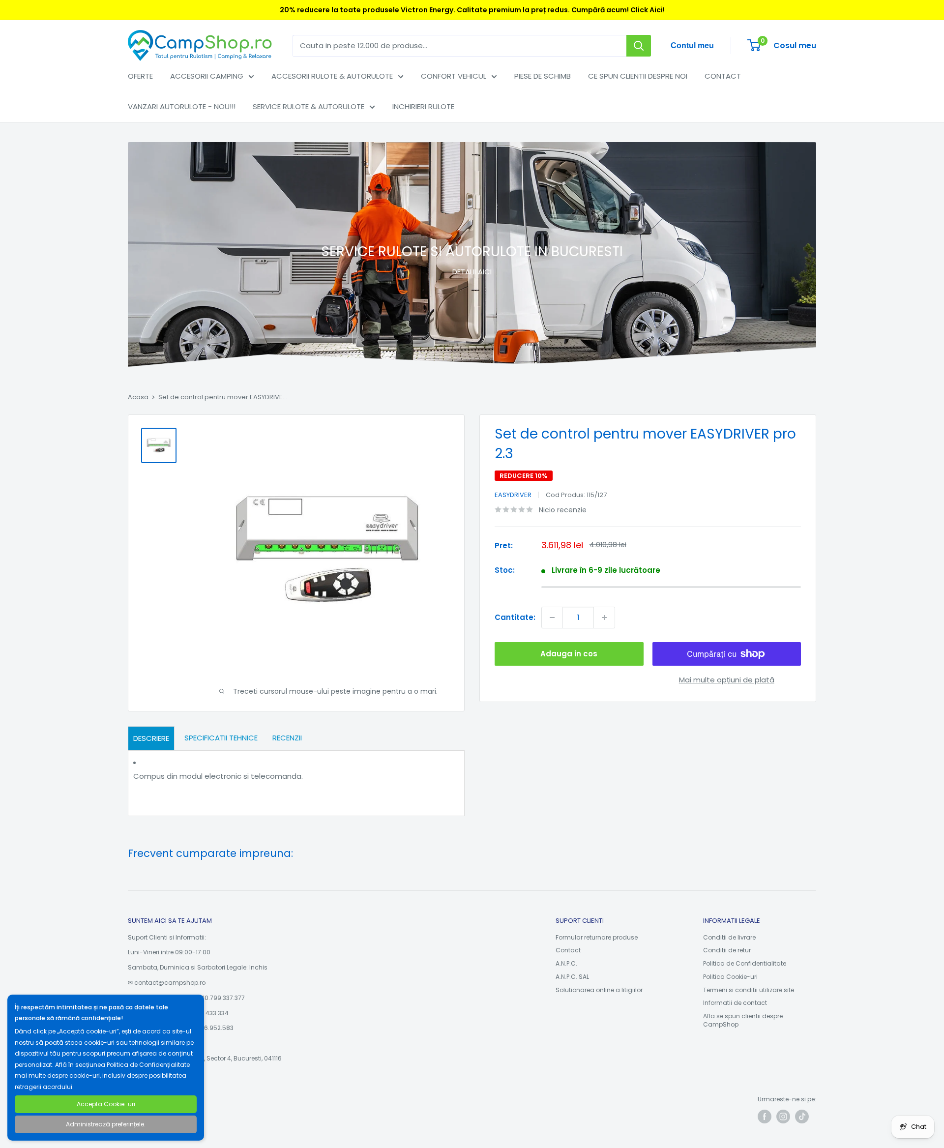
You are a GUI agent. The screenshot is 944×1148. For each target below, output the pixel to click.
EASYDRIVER (513, 495)
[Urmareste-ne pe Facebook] (764, 1116)
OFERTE (140, 76)
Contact (568, 950)
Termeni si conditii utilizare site (748, 990)
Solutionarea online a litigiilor (599, 990)
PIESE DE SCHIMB (542, 76)
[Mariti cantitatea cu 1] (604, 617)
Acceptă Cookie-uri (106, 1104)
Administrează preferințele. (106, 1124)
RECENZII (287, 738)
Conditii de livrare (729, 937)
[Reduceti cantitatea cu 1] (552, 617)
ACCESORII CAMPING (206, 76)
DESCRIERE (151, 738)
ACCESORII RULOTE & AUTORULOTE (332, 76)
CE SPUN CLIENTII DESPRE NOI (637, 76)
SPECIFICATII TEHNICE (221, 738)
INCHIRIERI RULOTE (423, 106)
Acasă (138, 397)
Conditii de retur (727, 950)
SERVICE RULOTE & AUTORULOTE (308, 106)
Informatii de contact (735, 1003)
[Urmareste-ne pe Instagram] (783, 1116)
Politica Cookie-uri (730, 976)
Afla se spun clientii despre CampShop (743, 1020)
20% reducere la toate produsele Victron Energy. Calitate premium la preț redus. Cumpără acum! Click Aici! (472, 10)
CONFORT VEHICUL (453, 76)
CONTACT (723, 76)
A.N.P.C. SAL (572, 976)
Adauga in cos (568, 653)
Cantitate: (515, 617)
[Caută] (638, 46)
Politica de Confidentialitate (744, 963)
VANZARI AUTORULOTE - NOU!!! (182, 106)
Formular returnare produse (597, 937)
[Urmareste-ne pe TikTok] (802, 1116)
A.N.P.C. (566, 963)
